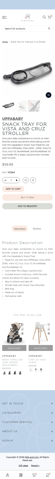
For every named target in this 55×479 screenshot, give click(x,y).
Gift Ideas (23, 465)
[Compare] (33, 180)
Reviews (37, 228)
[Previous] (6, 74)
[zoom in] (48, 95)
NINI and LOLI (32, 457)
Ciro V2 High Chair (37, 361)
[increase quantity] (17, 180)
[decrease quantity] (4, 180)
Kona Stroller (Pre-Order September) (12, 362)
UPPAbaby (9, 356)
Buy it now (27, 197)
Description (20, 228)
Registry (35, 465)
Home (5, 42)
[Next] (49, 74)
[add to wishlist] (25, 180)
